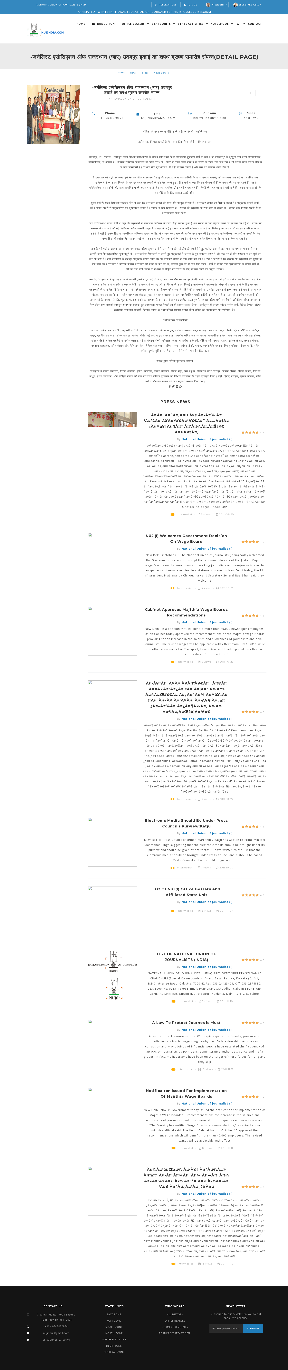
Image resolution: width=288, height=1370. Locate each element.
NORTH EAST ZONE (114, 1339)
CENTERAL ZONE (114, 1352)
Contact (255, 23)
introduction (103, 23)
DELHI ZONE (114, 1345)
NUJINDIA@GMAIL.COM (158, 118)
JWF (238, 23)
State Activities (191, 23)
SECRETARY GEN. (249, 4)
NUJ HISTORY (175, 1314)
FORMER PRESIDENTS (175, 1327)
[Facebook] (170, 386)
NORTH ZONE (114, 1333)
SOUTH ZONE (113, 1327)
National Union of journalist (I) (207, 439)
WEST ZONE (114, 1320)
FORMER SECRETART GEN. (175, 1333)
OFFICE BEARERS (175, 1320)
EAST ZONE (114, 1314)
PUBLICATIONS (168, 4)
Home (80, 23)
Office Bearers (133, 23)
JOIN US (192, 4)
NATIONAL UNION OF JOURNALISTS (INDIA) (61, 4)
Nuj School (220, 23)
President (218, 4)
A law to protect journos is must (186, 1023)
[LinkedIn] (177, 386)
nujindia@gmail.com (56, 1333)
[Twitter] (174, 386)
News (133, 72)
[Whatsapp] (180, 386)
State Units (161, 23)
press (145, 72)
